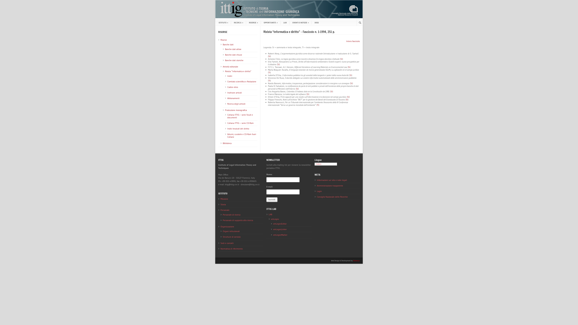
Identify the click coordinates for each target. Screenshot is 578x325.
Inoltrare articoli (234, 92)
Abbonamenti (233, 98)
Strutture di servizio (232, 236)
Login (319, 191)
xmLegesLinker (280, 229)
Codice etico (232, 87)
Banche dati (228, 44)
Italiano (318, 164)
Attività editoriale (230, 66)
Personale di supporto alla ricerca (238, 220)
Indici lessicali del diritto (238, 128)
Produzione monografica (236, 110)
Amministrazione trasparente (330, 185)
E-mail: (269, 186)
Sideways (356, 261)
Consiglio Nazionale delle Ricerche (332, 196)
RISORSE (253, 22)
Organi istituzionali (231, 231)
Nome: (269, 174)
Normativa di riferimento (232, 248)
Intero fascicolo (353, 41)
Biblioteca (227, 143)
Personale (225, 210)
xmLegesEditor (280, 223)
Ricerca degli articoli (236, 103)
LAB (285, 22)
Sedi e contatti (227, 243)
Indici (229, 76)
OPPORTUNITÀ (271, 22)
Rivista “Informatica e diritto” (238, 71)
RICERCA (238, 22)
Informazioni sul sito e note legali (332, 180)
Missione (224, 199)
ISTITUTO (223, 22)
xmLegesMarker (280, 235)
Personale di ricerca (231, 214)
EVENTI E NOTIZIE (300, 22)
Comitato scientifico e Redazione (241, 81)
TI (269, 72)
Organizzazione (227, 226)
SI (269, 56)
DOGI (317, 22)
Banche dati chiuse (233, 54)
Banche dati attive (233, 49)
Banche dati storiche (234, 60)
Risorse (224, 40)
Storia (223, 204)
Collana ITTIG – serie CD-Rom (240, 123)
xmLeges (275, 219)
